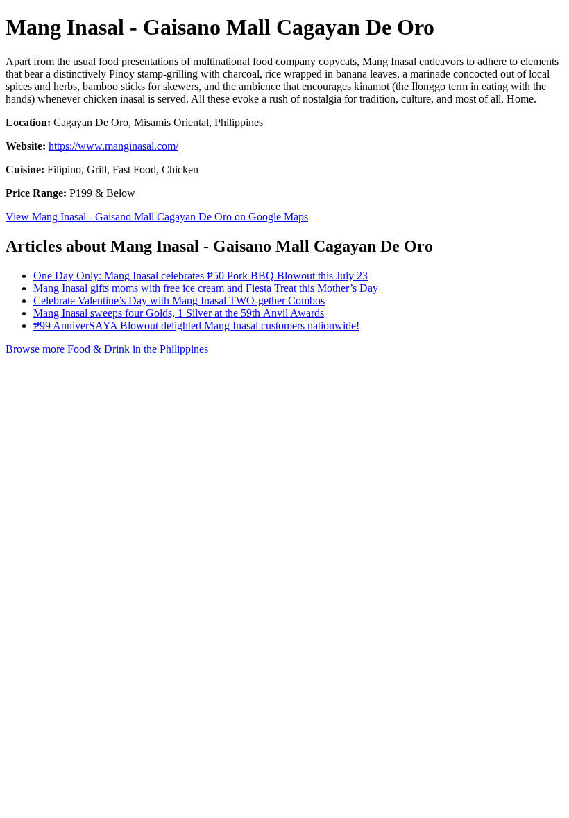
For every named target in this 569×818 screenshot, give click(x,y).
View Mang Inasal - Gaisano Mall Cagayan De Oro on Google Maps (157, 217)
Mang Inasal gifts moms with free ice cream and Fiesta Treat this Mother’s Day (205, 288)
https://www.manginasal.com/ (113, 146)
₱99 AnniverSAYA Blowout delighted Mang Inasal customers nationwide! (196, 325)
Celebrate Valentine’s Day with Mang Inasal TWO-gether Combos (179, 300)
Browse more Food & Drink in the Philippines (107, 349)
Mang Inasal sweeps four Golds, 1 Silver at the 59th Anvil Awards (178, 313)
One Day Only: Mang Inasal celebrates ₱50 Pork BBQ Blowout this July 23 (200, 275)
